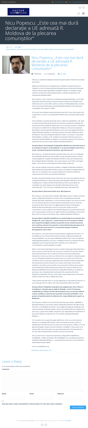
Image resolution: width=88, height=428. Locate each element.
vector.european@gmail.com (76, 2)
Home (10, 47)
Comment (5, 369)
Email (32, 394)
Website (60, 394)
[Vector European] (18, 10)
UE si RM (18, 47)
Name (4, 394)
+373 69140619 (59, 2)
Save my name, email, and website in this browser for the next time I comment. (32, 404)
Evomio (68, 421)
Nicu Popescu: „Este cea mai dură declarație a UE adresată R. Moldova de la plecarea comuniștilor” (40, 49)
